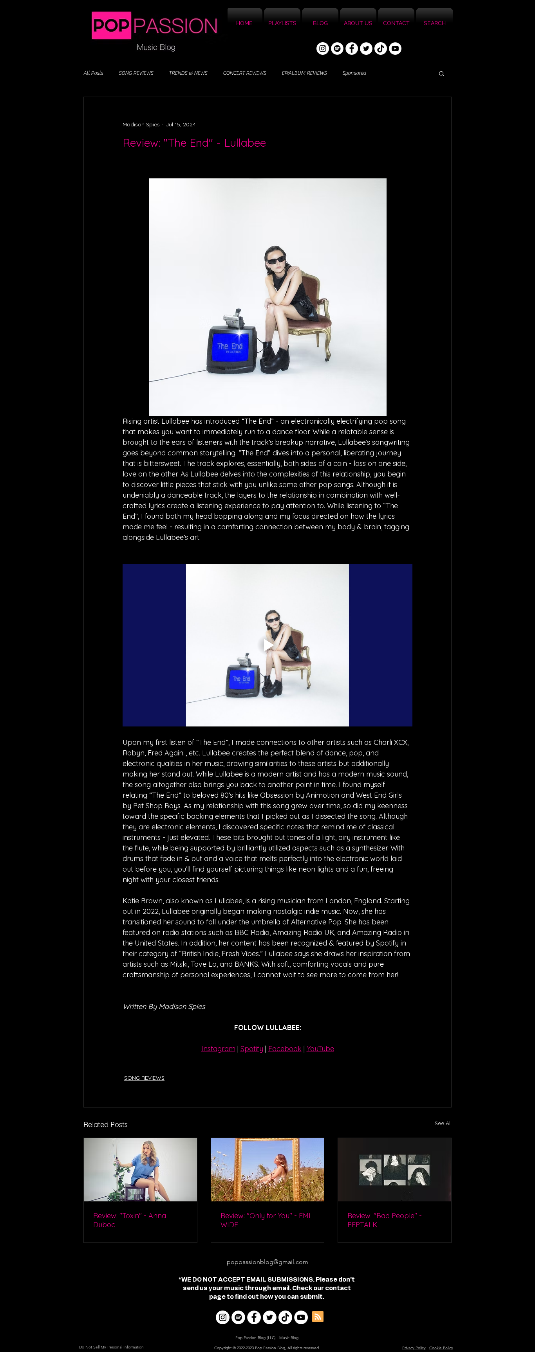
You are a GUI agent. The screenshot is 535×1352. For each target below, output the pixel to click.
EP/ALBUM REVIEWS (304, 73)
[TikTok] (380, 48)
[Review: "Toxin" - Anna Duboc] (140, 1169)
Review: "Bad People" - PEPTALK (384, 1220)
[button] (441, 73)
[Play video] (267, 645)
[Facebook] (351, 48)
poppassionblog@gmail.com (267, 1262)
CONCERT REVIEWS (244, 73)
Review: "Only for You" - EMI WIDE (266, 1220)
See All (443, 1123)
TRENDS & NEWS (188, 73)
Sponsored (354, 73)
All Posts (93, 73)
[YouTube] (395, 48)
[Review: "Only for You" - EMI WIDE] (267, 1169)
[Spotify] (337, 48)
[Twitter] (366, 48)
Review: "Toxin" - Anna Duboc (129, 1220)
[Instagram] (322, 48)
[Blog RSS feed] (318, 1317)
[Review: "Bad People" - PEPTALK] (394, 1169)
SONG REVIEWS (136, 73)
